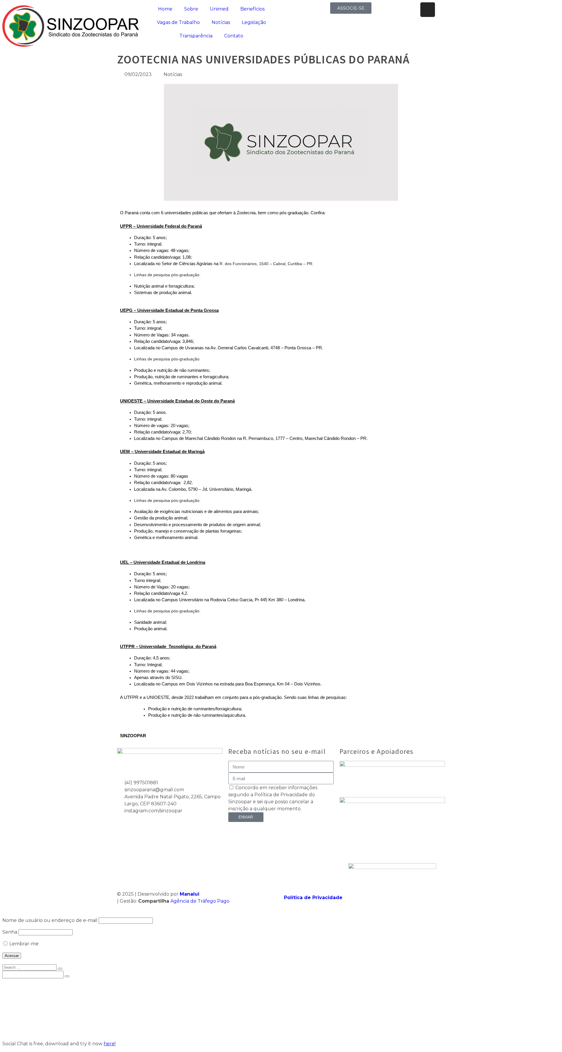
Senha (9, 932)
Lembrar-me (23, 943)
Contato (233, 36)
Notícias (221, 22)
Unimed (219, 9)
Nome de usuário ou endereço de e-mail (49, 920)
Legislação (254, 22)
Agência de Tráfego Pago (199, 901)
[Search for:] (30, 967)
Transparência (196, 36)
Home (165, 9)
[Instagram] (427, 9)
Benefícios (252, 9)
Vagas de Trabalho (178, 22)
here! (110, 1043)
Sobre (191, 9)
